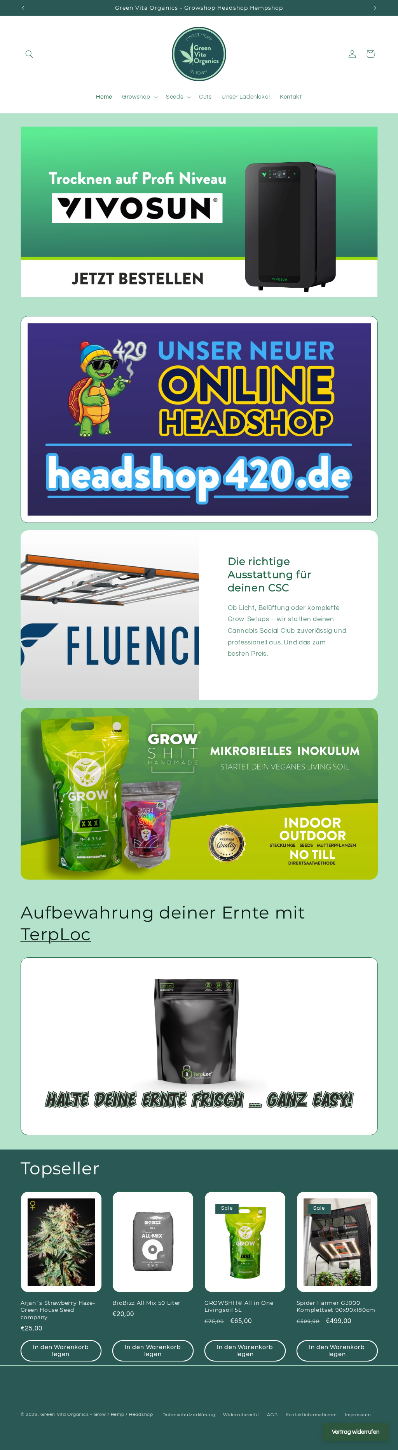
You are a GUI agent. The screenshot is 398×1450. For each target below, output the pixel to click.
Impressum (358, 1415)
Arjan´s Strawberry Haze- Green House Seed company (58, 1310)
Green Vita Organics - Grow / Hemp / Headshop (97, 1414)
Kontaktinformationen (311, 1415)
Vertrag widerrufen (355, 1432)
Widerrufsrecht (241, 1415)
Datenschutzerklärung (188, 1415)
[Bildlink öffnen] (198, 419)
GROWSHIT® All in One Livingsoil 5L (238, 1306)
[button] (29, 54)
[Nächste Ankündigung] (375, 8)
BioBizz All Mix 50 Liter (146, 1302)
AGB (272, 1415)
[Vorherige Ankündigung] (22, 8)
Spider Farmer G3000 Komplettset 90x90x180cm (336, 1306)
